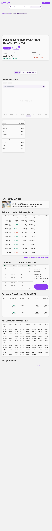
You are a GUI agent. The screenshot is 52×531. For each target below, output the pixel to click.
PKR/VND (28, 354)
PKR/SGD (16, 349)
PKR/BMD (46, 326)
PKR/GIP (45, 331)
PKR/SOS (22, 349)
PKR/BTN (4, 327)
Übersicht (17, 72)
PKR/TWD (11, 343)
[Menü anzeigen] (10, 7)
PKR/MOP (16, 340)
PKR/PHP (34, 345)
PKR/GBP (28, 327)
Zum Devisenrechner (41, 287)
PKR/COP (46, 336)
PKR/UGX (28, 352)
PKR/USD (10, 354)
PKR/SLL (10, 349)
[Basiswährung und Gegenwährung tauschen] (25, 55)
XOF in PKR (34, 52)
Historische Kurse (31, 72)
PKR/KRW (5, 351)
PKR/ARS (34, 324)
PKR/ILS (22, 335)
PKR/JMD (28, 335)
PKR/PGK (16, 345)
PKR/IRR (10, 335)
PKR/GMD (34, 331)
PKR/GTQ (4, 333)
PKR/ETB (4, 326)
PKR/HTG (22, 333)
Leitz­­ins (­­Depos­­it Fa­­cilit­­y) (9, 310)
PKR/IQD (4, 335)
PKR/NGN (28, 343)
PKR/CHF (40, 347)
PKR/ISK (16, 335)
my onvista (20, 7)
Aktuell (14, 7)
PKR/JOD (46, 335)
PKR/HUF (40, 352)
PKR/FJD (28, 331)
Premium (26, 7)
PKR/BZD (40, 326)
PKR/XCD (4, 345)
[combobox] (24, 86)
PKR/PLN (40, 345)
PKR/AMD (40, 324)
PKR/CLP (16, 329)
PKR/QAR (34, 336)
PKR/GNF (10, 333)
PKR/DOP (5, 331)
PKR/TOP (40, 351)
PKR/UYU (46, 352)
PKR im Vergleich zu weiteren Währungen (36, 257)
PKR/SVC (10, 331)
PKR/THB (34, 351)
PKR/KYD (4, 336)
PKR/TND (10, 352)
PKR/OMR (46, 343)
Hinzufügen (7, 48)
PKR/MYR (34, 340)
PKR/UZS (4, 354)
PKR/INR (39, 333)
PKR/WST (22, 347)
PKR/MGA (22, 340)
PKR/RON (5, 347)
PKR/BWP (16, 327)
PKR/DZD (22, 324)
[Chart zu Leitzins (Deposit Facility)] (28, 312)
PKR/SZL (16, 351)
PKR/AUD (10, 326)
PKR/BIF (45, 327)
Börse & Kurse (4, 13)
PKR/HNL (28, 333)
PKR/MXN (22, 342)
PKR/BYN (34, 354)
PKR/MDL (28, 342)
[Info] (5, 83)
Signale (17, 48)
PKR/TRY (16, 352)
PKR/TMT (22, 352)
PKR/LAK (40, 338)
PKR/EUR (16, 331)
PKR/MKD (11, 342)
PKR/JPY (34, 335)
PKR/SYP (22, 351)
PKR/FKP (22, 331)
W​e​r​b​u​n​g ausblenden (30, 23)
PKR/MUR (5, 342)
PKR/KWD (22, 338)
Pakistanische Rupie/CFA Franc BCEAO (19, 13)
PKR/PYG (22, 345)
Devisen (9, 13)
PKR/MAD (46, 340)
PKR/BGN (40, 327)
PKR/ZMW (28, 338)
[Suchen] (40, 7)
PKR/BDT (28, 326)
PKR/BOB (10, 327)
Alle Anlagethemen (42, 366)
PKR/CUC (16, 338)
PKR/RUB (10, 347)
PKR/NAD (46, 342)
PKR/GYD (16, 333)
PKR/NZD (16, 343)
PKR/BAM (10, 338)
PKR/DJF (46, 329)
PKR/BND (34, 327)
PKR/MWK (28, 340)
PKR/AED (40, 329)
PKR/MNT (34, 342)
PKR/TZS (28, 351)
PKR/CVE (22, 336)
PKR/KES (40, 336)
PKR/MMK (40, 342)
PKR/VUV (16, 354)
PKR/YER (40, 335)
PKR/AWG (46, 324)
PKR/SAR (28, 347)
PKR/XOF (4, 329)
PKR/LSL (45, 338)
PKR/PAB (10, 345)
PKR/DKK (34, 329)
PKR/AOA (28, 324)
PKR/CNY (22, 329)
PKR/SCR (4, 349)
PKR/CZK (4, 352)
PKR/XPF (10, 329)
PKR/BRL (22, 327)
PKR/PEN (28, 345)
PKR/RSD (46, 347)
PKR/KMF (4, 338)
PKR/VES (22, 354)
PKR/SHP (34, 349)
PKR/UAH (34, 352)
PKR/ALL (16, 324)
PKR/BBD (34, 326)
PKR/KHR (10, 336)
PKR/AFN (4, 324)
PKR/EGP (10, 324)
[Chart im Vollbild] (47, 86)
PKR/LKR (28, 349)
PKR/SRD (10, 351)
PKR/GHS (40, 331)
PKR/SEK (34, 347)
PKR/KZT (28, 336)
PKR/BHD (22, 326)
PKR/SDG (46, 349)
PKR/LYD (10, 340)
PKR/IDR (45, 333)
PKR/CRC (28, 329)
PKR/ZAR (40, 349)
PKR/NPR (4, 343)
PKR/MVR (40, 340)
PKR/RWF (46, 345)
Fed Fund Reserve (7, 303)
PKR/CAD (16, 336)
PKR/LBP (4, 340)
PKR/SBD (16, 347)
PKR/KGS (34, 338)
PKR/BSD (16, 326)
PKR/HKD (34, 333)
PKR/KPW (34, 343)
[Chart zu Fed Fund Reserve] (28, 305)
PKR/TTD (46, 351)
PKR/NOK (40, 343)
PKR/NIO (22, 343)
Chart (23, 72)
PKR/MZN (16, 342)
